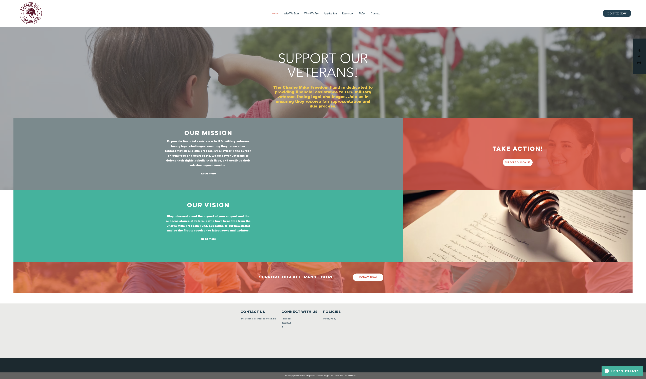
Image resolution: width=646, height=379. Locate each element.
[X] (639, 50)
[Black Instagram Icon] (639, 63)
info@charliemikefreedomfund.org (259, 318)
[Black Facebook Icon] (639, 56)
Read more (208, 173)
